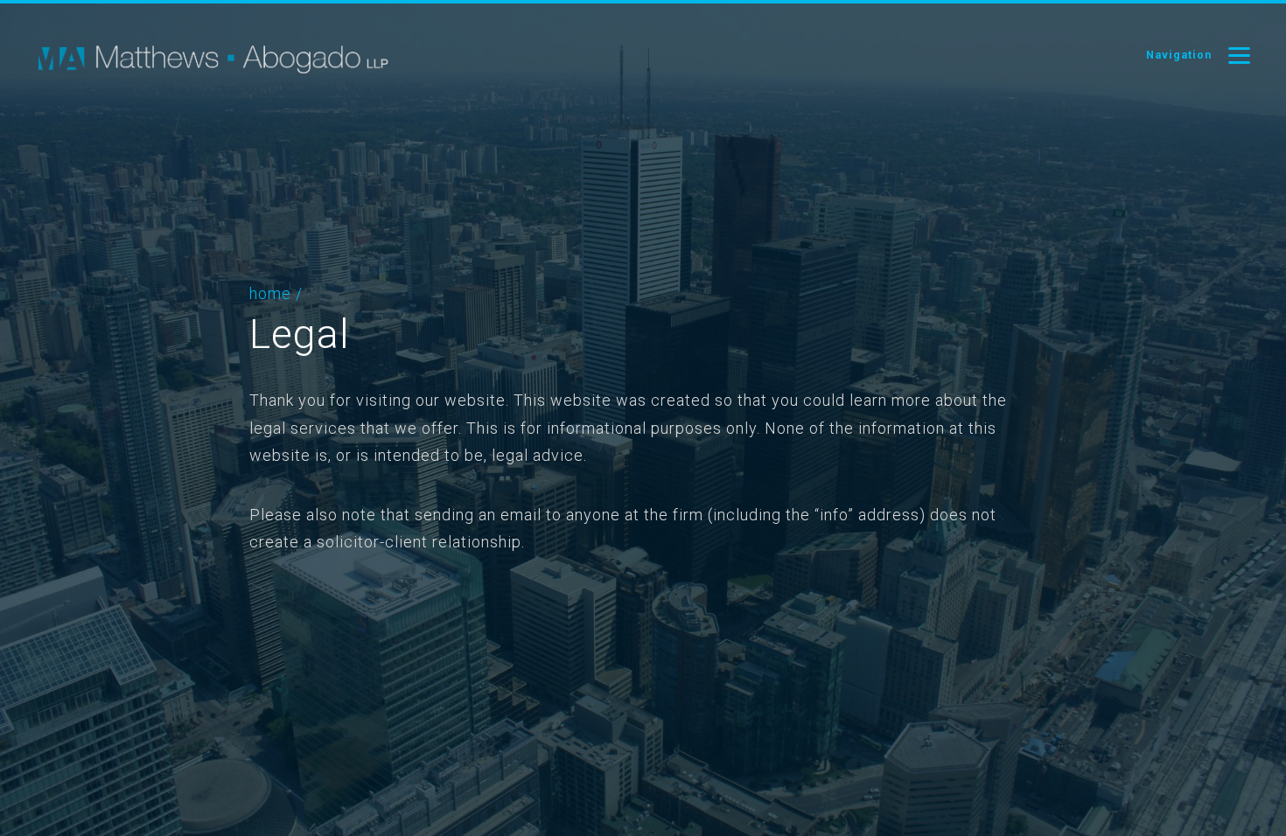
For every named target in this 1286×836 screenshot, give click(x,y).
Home (270, 293)
